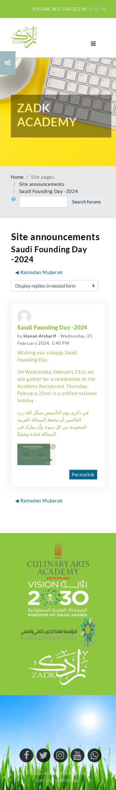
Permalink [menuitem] (83, 474)
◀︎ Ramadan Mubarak (39, 272)
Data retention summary (58, 773)
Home (17, 177)
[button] (15, 202)
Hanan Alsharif (40, 336)
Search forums (86, 201)
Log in (97, 9)
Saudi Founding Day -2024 (48, 191)
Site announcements (42, 184)
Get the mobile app (58, 780)
